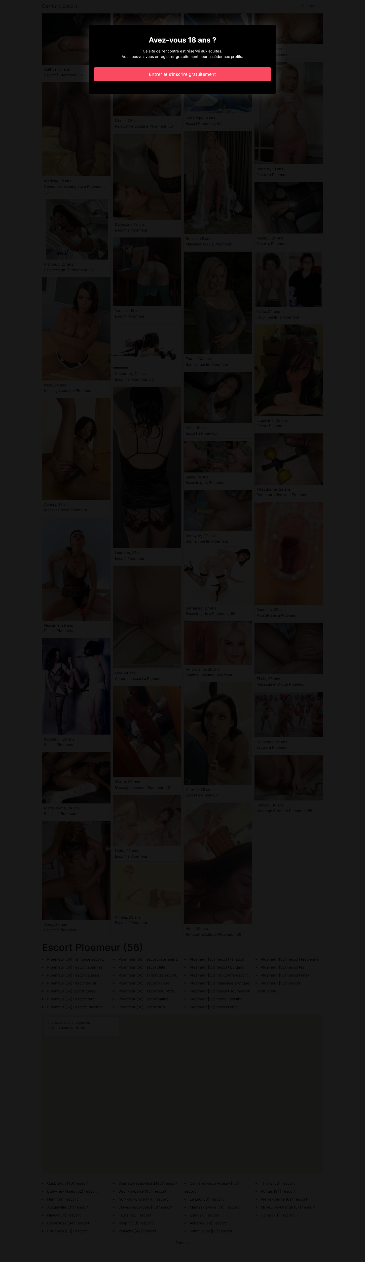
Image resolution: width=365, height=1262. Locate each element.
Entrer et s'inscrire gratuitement (182, 74)
